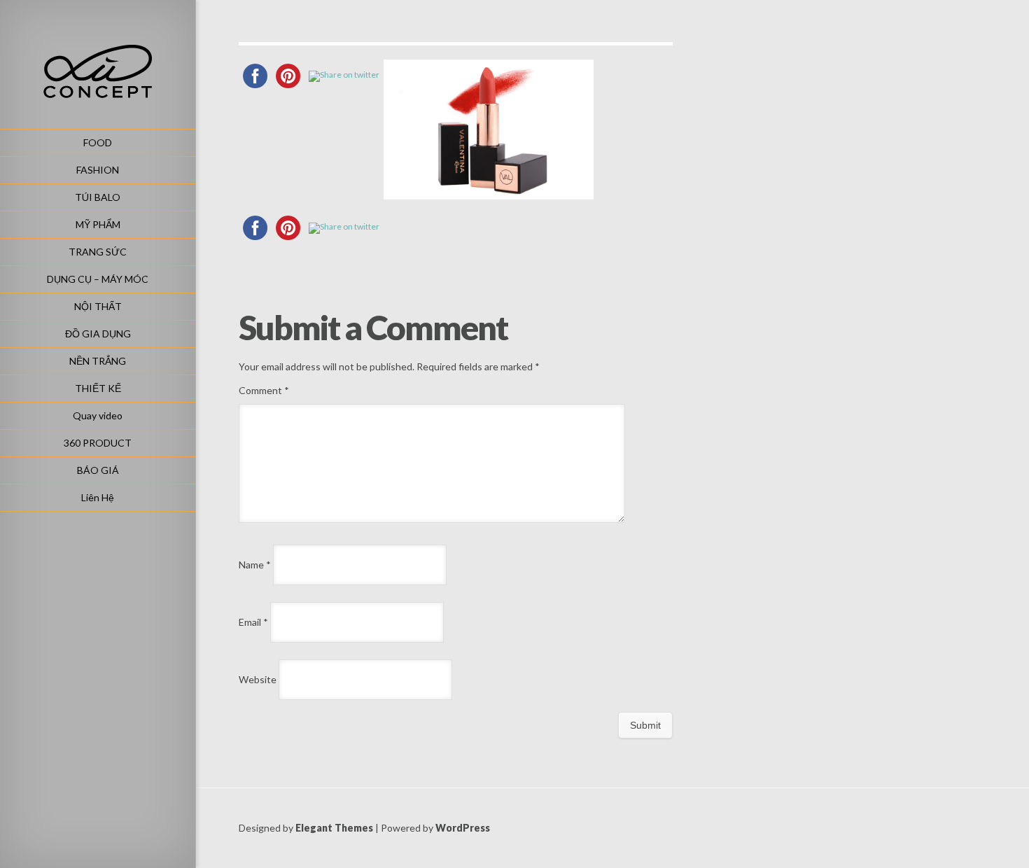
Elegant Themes (334, 828)
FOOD (97, 142)
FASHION (97, 170)
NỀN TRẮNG (97, 361)
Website (257, 679)
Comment (264, 390)
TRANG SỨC (98, 252)
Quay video (97, 415)
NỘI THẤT (98, 306)
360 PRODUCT (98, 443)
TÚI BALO (97, 197)
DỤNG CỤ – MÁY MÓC (97, 279)
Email (253, 622)
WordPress (462, 828)
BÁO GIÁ (98, 470)
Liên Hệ (97, 497)
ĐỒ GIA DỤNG (98, 334)
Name (255, 564)
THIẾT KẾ (98, 388)
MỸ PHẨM (98, 224)
